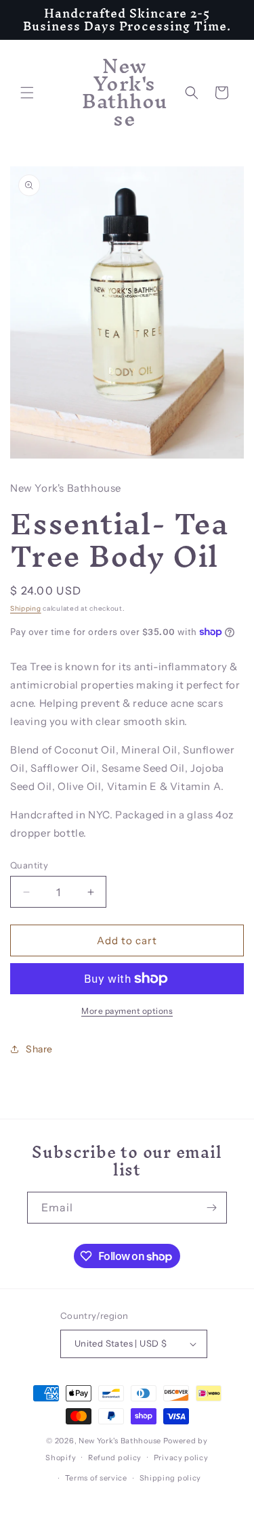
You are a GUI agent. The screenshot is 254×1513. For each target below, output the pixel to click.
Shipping (25, 608)
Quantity (29, 865)
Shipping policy (171, 1478)
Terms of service (96, 1478)
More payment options (127, 1011)
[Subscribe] (211, 1208)
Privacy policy (181, 1457)
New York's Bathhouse (120, 1440)
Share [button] (39, 1049)
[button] (27, 93)
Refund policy (115, 1457)
